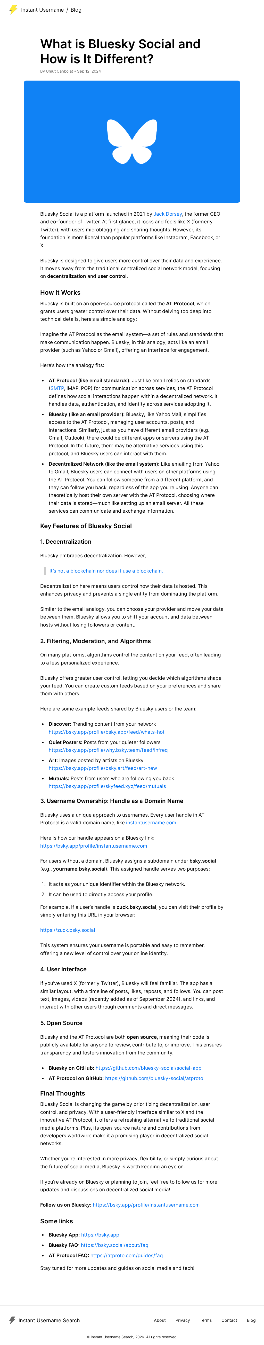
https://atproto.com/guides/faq (126, 1255)
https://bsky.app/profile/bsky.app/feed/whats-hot (106, 732)
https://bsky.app (100, 1235)
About (160, 1320)
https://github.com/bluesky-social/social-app (149, 1068)
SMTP (57, 388)
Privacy (183, 1320)
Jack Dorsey (168, 214)
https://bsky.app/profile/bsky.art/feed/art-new (103, 768)
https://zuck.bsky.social (67, 930)
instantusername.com (151, 823)
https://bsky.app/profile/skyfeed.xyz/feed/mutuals (107, 786)
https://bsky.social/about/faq (114, 1245)
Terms (206, 1320)
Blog (251, 1320)
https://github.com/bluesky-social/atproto (154, 1078)
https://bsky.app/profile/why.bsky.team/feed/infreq (108, 750)
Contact (229, 1320)
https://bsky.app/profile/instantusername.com (93, 846)
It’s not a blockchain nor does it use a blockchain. (106, 571)
